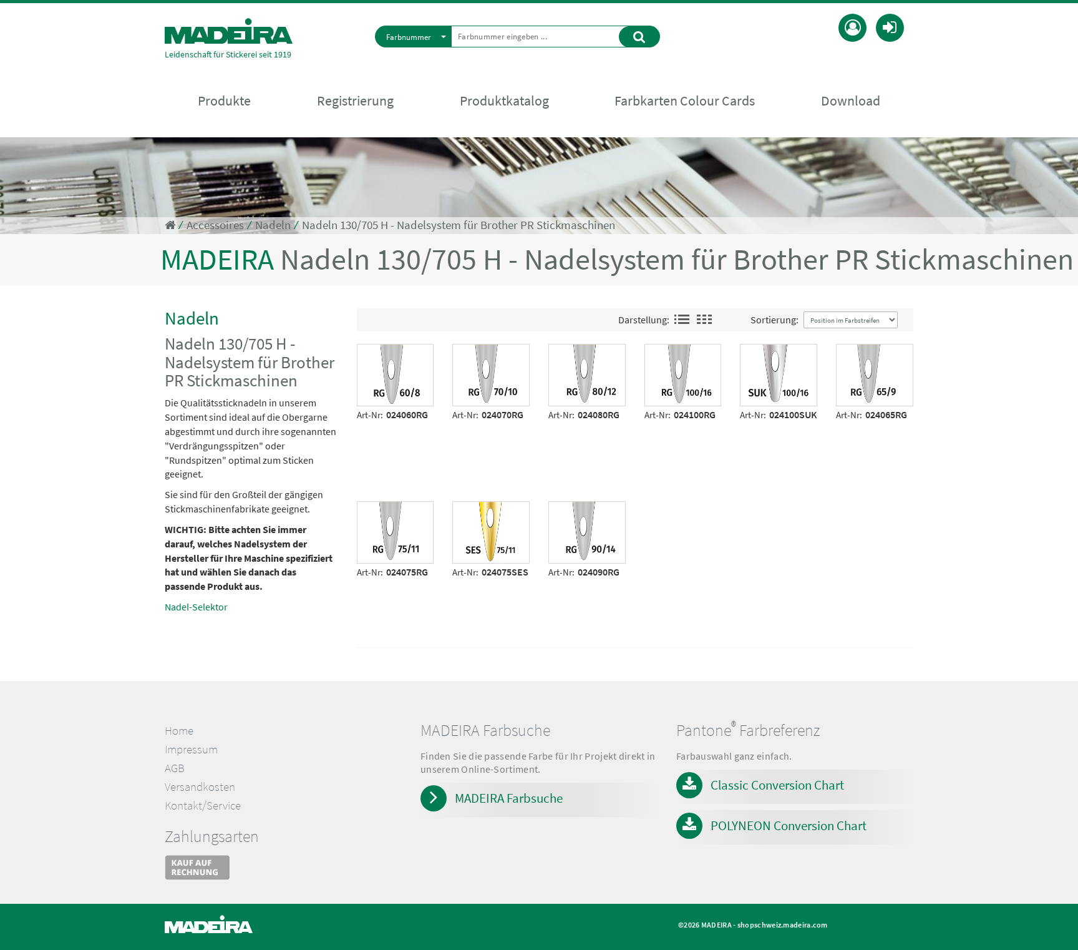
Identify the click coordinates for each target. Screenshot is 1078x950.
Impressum (191, 749)
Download (850, 100)
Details (376, 353)
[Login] (890, 26)
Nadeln (273, 225)
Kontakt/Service (203, 805)
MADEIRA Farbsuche (509, 798)
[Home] (229, 31)
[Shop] (170, 225)
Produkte (224, 100)
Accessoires (215, 225)
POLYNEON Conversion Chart (789, 825)
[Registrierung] (852, 26)
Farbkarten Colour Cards (684, 100)
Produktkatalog (504, 100)
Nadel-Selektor (196, 606)
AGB (175, 768)
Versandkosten (200, 787)
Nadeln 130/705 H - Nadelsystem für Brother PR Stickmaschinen (458, 225)
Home (179, 730)
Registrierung (355, 100)
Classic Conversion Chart (777, 784)
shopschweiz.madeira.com (782, 924)
